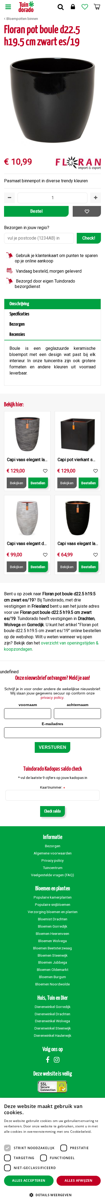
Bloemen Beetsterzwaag (52, 948)
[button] (52, 1195)
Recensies (17, 334)
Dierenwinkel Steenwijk (52, 1028)
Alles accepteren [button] (28, 1180)
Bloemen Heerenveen (52, 933)
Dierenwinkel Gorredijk (53, 1006)
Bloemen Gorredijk (52, 926)
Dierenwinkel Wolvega (52, 1021)
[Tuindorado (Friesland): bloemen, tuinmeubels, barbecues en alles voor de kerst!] (26, 6)
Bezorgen (16, 324)
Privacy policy (52, 860)
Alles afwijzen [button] (79, 1180)
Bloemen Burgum (52, 977)
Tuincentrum (52, 867)
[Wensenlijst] (85, 7)
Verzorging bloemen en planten (53, 912)
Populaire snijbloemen (52, 904)
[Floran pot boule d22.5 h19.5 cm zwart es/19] (52, 99)
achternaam (77, 705)
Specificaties (19, 314)
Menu (8, 7)
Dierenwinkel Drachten (52, 1014)
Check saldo (52, 811)
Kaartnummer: (52, 787)
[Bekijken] (97, 7)
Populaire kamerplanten (53, 897)
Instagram (56, 1060)
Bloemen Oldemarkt (52, 969)
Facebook (48, 1060)
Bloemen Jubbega (52, 962)
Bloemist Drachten (52, 919)
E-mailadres (52, 724)
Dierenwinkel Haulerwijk (52, 1035)
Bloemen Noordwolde (52, 984)
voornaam (28, 705)
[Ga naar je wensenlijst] (85, 7)
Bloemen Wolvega (52, 941)
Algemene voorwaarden (53, 853)
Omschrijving (19, 304)
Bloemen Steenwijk (53, 955)
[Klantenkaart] (73, 7)
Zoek (61, 7)
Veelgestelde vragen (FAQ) (52, 875)
